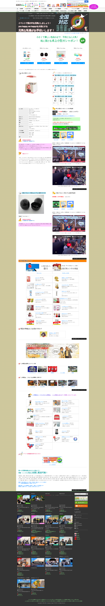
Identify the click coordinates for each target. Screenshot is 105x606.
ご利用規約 (29, 5)
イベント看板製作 (58, 8)
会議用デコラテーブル (39, 436)
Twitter (77, 526)
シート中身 (17, 11)
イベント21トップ (67, 33)
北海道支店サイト (63, 552)
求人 (34, 6)
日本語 (78, 533)
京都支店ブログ (63, 532)
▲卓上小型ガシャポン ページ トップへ (79, 338)
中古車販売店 (72, 386)
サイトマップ (43, 5)
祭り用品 (77, 33)
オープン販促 (62, 372)
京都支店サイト (63, 531)
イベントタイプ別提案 (75, 8)
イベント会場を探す (52, 464)
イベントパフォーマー (45, 10)
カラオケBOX (42, 386)
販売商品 (50, 8)
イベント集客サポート (35, 10)
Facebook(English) (79, 525)
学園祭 (73, 372)
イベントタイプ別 (50, 599)
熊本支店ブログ (20, 575)
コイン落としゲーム (38, 284)
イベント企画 (21, 10)
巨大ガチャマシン (65, 313)
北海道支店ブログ (63, 553)
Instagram (77, 522)
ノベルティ (66, 8)
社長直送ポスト (43, 6)
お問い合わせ (85, 8)
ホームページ (20, 595)
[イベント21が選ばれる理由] (58, 6)
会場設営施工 (36, 8)
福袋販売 (52, 372)
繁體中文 (78, 537)
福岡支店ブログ (34, 553)
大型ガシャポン (64, 291)
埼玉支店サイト (49, 552)
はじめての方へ (28, 8)
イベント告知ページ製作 (72, 10)
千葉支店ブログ (20, 553)
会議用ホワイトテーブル (66, 436)
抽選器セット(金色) (65, 277)
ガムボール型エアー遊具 (39, 312)
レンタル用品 (44, 8)
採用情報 (85, 10)
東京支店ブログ (34, 511)
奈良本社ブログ (20, 511)
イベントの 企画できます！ (93, 7)
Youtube (77, 528)
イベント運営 (27, 10)
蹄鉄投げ (34, 415)
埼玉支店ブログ (48, 553)
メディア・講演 (36, 3)
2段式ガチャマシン (65, 320)
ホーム (17, 9)
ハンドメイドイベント (32, 372)
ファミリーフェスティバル (42, 372)
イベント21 (30, 599)
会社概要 (21, 8)
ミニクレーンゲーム (38, 299)
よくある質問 (29, 3)
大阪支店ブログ (20, 531)
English (78, 535)
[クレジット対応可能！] (63, 6)
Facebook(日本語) (79, 523)
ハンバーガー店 (32, 386)
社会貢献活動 (35, 5)
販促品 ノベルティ (71, 599)
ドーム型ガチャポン (65, 306)
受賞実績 (79, 10)
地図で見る (20, 530)
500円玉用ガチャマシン (64, 298)
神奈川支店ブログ (49, 511)
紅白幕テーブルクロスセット (40, 423)
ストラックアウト (65, 408)
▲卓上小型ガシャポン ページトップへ (79, 189)
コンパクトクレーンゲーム (39, 292)
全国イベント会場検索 (55, 10)
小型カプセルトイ (38, 306)
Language (42, 3)
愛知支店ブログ (34, 532)
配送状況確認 (29, 6)
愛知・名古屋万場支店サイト (37, 531)
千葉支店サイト (20, 552)
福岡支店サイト (34, 552)
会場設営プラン (44, 599)
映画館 (62, 386)
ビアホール (52, 386)
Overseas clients (63, 10)
